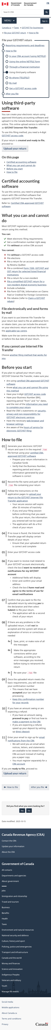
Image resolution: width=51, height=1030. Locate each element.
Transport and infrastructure (15, 952)
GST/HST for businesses (32, 27)
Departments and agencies (14, 875)
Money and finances (11, 963)
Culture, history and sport (13, 941)
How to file (34, 32)
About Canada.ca (9, 1013)
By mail (13, 83)
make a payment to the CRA (26, 721)
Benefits (5, 913)
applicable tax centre (16, 330)
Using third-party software (22, 72)
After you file (12, 93)
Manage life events (10, 991)
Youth (4, 986)
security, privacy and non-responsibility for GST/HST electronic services (26, 414)
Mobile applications (10, 1007)
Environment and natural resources (18, 930)
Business (6, 907)
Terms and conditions (11, 1018)
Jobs (4, 890)
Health (5, 918)
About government (10, 881)
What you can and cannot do (21, 165)
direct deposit (23, 731)
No (29, 810)
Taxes (16, 27)
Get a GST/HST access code (23, 88)
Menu (8, 20)
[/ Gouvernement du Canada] (19, 3)
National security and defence (15, 935)
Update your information (13, 846)
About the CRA (8, 852)
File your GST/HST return (15, 32)
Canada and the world (12, 958)
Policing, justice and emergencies (17, 946)
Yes (22, 810)
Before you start (15, 168)
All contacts (7, 870)
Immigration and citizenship (14, 896)
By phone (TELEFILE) (19, 77)
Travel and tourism (10, 902)
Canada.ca (6, 27)
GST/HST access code (12, 135)
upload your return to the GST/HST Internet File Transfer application (25, 497)
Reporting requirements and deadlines (25, 45)
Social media (7, 1002)
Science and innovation (12, 969)
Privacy (5, 1024)
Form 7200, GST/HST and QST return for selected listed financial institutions (28, 271)
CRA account (18, 763)
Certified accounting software (21, 162)
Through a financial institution (24, 67)
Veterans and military (11, 980)
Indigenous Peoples (11, 974)
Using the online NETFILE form (24, 61)
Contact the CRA (9, 840)
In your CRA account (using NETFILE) (27, 56)
